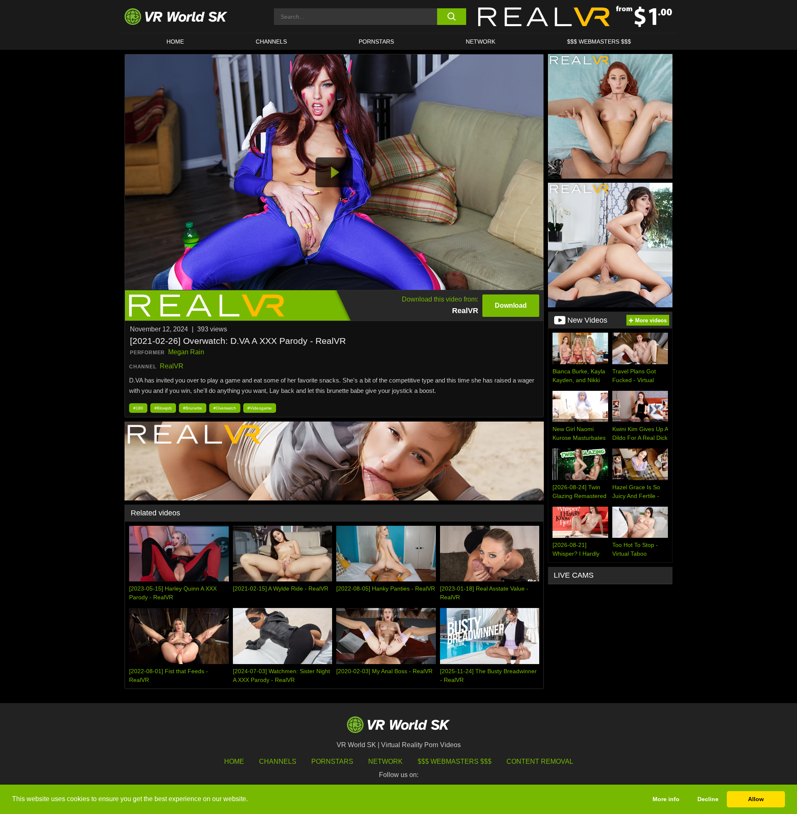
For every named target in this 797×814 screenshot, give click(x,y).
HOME (175, 41)
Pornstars (376, 41)
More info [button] (666, 799)
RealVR (171, 366)
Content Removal (539, 761)
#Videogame (259, 408)
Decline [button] (708, 799)
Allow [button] (756, 799)
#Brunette (192, 408)
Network (480, 41)
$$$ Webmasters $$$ (454, 761)
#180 (138, 408)
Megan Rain (186, 352)
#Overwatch (224, 408)
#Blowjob (163, 408)
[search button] (451, 16)
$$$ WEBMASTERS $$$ (599, 41)
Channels (271, 41)
